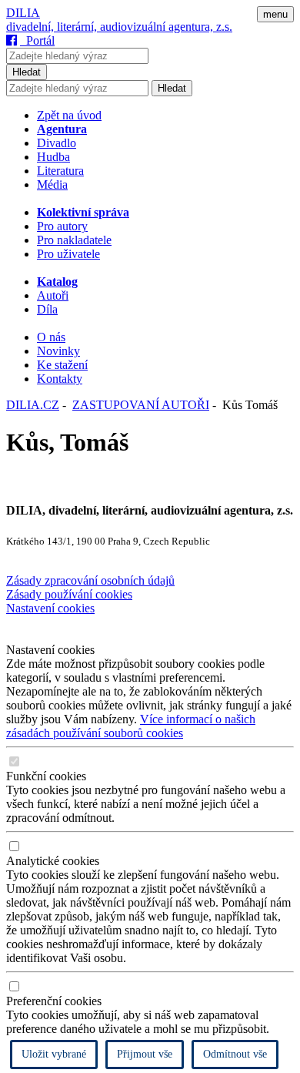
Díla (47, 309)
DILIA (23, 12)
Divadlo (56, 142)
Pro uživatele (68, 253)
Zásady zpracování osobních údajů (90, 580)
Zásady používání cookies (69, 594)
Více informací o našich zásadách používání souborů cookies (130, 726)
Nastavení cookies (50, 608)
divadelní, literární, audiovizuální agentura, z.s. (119, 26)
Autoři (52, 295)
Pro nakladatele (74, 239)
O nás (51, 337)
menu (275, 14)
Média (52, 184)
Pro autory (62, 226)
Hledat (26, 72)
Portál (37, 40)
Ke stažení (62, 364)
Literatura (60, 170)
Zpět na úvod (69, 115)
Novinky (58, 350)
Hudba (53, 156)
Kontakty (59, 378)
